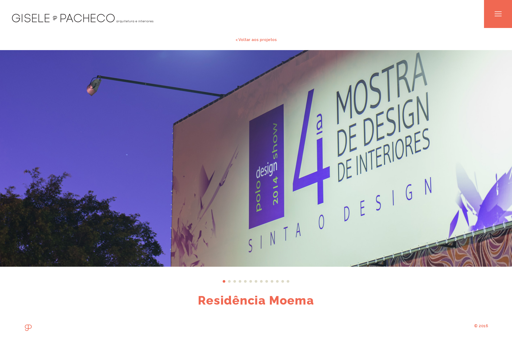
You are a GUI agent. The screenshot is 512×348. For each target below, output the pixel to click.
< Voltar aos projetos (256, 39)
